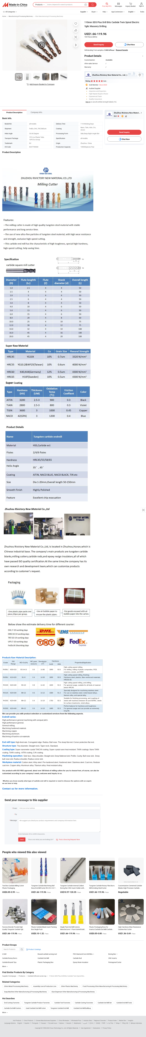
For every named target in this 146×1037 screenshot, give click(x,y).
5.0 (115, 116)
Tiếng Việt (125, 1023)
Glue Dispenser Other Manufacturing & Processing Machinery (73, 992)
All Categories (10, 12)
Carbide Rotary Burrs (9, 958)
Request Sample (122, 50)
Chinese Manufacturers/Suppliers (46, 1020)
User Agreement (86, 1028)
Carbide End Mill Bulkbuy (82, 1008)
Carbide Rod (77, 958)
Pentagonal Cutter (114, 962)
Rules (142, 12)
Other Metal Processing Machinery (16, 986)
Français (43, 1023)
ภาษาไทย (110, 1023)
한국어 (91, 1023)
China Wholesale (64, 1020)
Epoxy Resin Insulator (80, 962)
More (4, 1012)
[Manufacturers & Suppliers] (14, 4)
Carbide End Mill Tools (124, 1003)
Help (104, 12)
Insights (130, 1020)
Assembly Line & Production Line (44, 986)
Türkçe (118, 1023)
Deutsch (68, 1023)
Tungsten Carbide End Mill (60, 1008)
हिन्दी (103, 1023)
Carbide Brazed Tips (9, 962)
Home (4, 16)
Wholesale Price (76, 1020)
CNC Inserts (112, 958)
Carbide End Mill (43, 958)
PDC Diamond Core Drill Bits (83, 954)
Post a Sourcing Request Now (68, 839)
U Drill (4, 954)
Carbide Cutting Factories (84, 1003)
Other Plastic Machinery (69, 986)
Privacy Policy (107, 1028)
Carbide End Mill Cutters (12, 1008)
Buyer (94, 12)
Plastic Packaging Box (45, 962)
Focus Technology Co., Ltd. (58, 1028)
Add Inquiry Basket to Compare (42, 84)
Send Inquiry (99, 45)
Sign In (88, 102)
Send (22, 839)
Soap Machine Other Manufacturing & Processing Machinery (25, 992)
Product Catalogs (34, 949)
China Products (28, 1020)
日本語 (98, 1023)
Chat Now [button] (131, 45)
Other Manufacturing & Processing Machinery (49, 16)
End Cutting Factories (11, 1003)
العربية (85, 1023)
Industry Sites (87, 1020)
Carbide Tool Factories (62, 1003)
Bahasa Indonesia (136, 1023)
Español (26, 1023)
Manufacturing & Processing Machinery (21, 16)
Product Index (112, 1020)
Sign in (141, 6)
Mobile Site (122, 1020)
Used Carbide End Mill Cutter (36, 1008)
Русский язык (52, 1023)
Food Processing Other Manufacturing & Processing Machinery (105, 986)
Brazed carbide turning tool (47, 954)
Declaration (96, 1028)
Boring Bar (112, 954)
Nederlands (77, 1023)
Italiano (61, 1023)
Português (35, 1023)
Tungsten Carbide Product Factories (37, 1003)
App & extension (117, 12)
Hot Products (17, 1020)
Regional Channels (100, 1020)
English (19, 1023)
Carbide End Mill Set (105, 1003)
